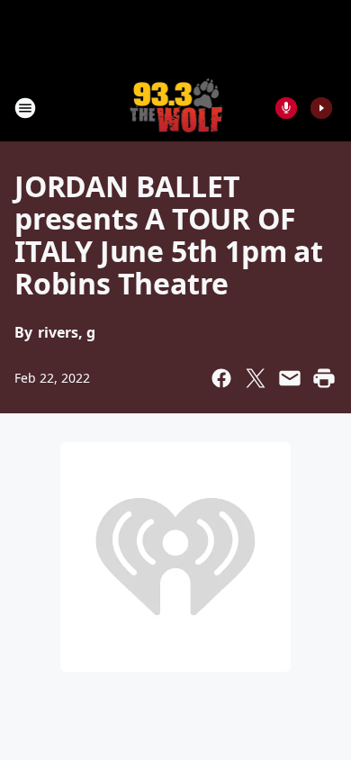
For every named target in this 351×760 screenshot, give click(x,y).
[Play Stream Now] (321, 108)
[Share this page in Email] (289, 378)
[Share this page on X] (255, 378)
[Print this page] (324, 378)
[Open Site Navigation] (25, 108)
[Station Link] (176, 107)
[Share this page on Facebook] (221, 378)
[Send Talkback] (286, 108)
